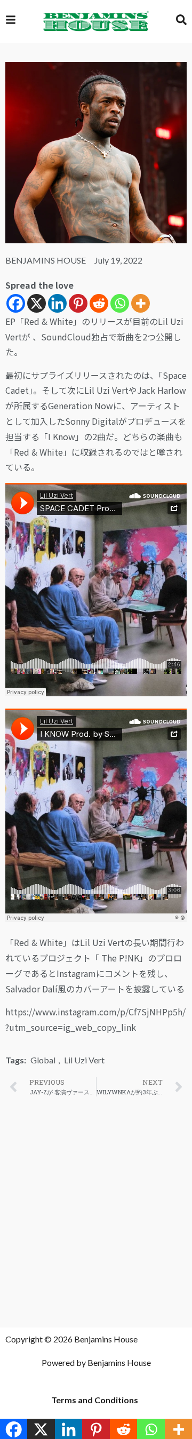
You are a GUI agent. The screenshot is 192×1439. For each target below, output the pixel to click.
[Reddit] (99, 303)
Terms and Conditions (94, 1400)
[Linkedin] (57, 303)
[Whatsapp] (119, 303)
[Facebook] (15, 303)
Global (42, 1060)
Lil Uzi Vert (84, 1060)
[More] (140, 303)
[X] (36, 303)
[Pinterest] (78, 303)
